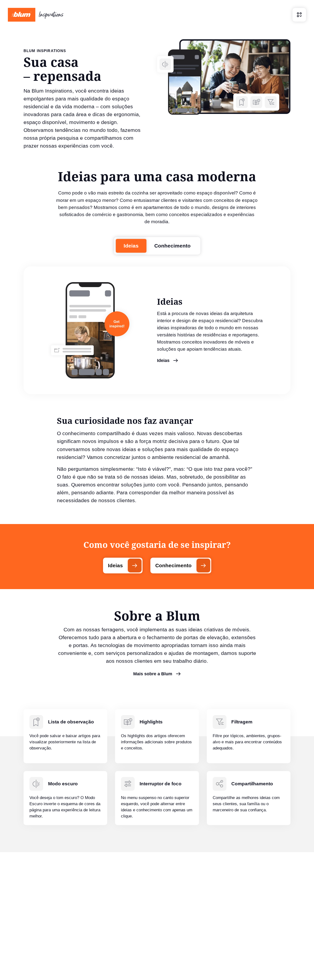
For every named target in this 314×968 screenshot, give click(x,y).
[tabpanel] (157, 330)
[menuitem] (299, 15)
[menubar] (299, 15)
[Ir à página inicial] (36, 15)
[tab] (131, 246)
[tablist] (157, 246)
